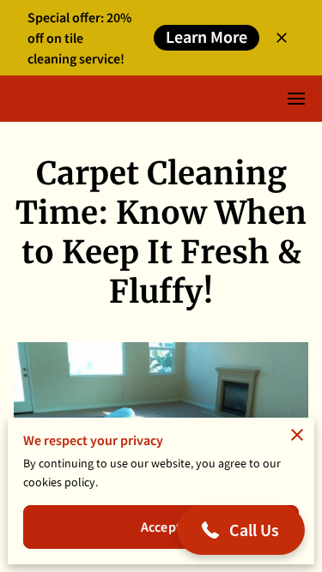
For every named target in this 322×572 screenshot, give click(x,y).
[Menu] (296, 99)
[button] (241, 530)
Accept (161, 526)
